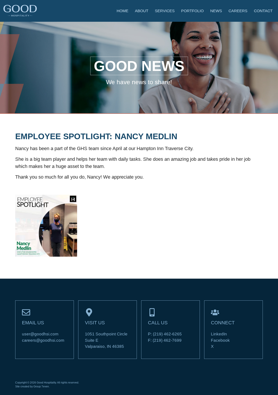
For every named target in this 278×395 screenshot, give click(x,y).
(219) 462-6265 (167, 334)
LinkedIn (219, 334)
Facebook (220, 340)
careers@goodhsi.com (43, 340)
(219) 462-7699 (167, 340)
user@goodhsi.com (40, 334)
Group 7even (41, 386)
